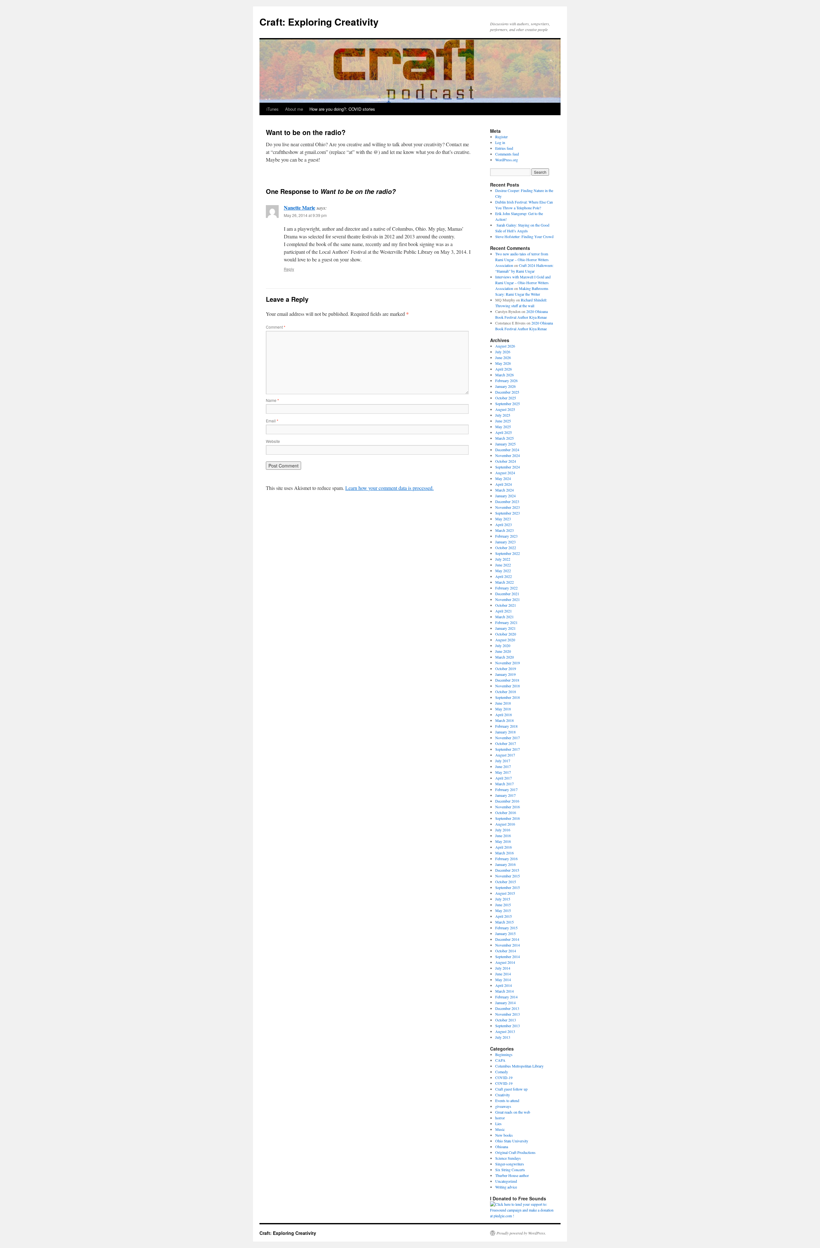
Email (272, 420)
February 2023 (506, 536)
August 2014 (505, 962)
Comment (275, 327)
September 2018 (507, 697)
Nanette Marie (299, 207)
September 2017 (507, 749)
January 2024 (505, 495)
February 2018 (506, 726)
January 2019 (505, 674)
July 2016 (502, 829)
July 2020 (502, 645)
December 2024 (507, 449)
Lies (498, 1123)
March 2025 (504, 438)
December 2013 (507, 1008)
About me (294, 109)
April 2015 (503, 916)
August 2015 (505, 893)
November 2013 (507, 1014)
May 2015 (503, 910)
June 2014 (503, 973)
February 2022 (506, 587)
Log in (500, 142)
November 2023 (507, 507)
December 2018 (507, 680)
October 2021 (505, 605)
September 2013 (507, 1025)
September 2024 (507, 466)
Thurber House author (512, 1175)
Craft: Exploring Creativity (319, 21)
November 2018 (507, 685)
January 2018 (505, 731)
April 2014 (503, 985)
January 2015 (505, 933)
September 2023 (507, 513)
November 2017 (507, 737)
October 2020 (505, 633)
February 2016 (506, 858)
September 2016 (507, 818)
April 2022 (503, 576)
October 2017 (505, 743)
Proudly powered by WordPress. (521, 1233)
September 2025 (507, 403)
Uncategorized (506, 1181)
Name (272, 400)
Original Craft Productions (515, 1152)
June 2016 (503, 835)
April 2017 (503, 777)
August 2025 (505, 409)
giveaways (503, 1106)
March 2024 (504, 489)
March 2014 (504, 991)
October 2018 (505, 691)
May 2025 (503, 426)
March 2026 (504, 374)
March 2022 (504, 582)
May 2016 (503, 841)
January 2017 (505, 795)
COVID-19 (503, 1077)
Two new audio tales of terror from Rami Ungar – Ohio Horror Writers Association (522, 259)
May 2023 (503, 518)
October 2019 (505, 668)
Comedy (501, 1071)
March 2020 (504, 657)
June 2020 (503, 651)
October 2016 (505, 812)
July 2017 (502, 760)
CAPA (500, 1060)
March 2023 (504, 530)
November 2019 (507, 662)
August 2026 (505, 345)
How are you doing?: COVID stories (342, 109)
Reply (289, 269)
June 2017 (503, 766)
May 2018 (503, 708)
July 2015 (502, 898)
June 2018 (503, 703)
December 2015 (507, 870)
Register (501, 136)
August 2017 (505, 754)
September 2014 (507, 956)
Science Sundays (508, 1158)
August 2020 (505, 639)
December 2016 (507, 801)
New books (504, 1135)
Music (500, 1129)
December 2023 (507, 501)
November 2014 (507, 945)
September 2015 (507, 887)
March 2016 (504, 852)
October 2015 (505, 881)
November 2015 (507, 875)
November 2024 (507, 455)
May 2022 (503, 570)
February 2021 (506, 622)
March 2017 (504, 783)
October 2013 (505, 1019)
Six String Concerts (510, 1169)
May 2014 (503, 979)
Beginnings (503, 1054)
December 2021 (507, 593)
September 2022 (507, 553)
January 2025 (505, 443)
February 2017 (506, 789)
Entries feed (504, 148)
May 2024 (503, 478)
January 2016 (505, 864)
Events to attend (507, 1100)
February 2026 (506, 380)
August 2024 (505, 472)
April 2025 (503, 432)
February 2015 (506, 927)
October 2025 (505, 397)
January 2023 (505, 541)
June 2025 (503, 420)
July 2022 (502, 559)
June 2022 (503, 564)
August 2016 (505, 824)
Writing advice (506, 1186)
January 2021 (505, 628)
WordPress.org (506, 159)
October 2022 (505, 547)
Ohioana (501, 1146)
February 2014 (506, 996)
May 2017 (503, 772)
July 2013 (502, 1037)
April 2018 (503, 714)
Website (273, 441)
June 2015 (503, 904)
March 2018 (504, 720)
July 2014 (502, 968)
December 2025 (507, 392)
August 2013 (505, 1031)
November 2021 (507, 599)
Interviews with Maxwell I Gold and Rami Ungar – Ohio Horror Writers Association (523, 282)
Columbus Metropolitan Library (519, 1065)
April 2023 (503, 524)
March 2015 (504, 921)
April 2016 (503, 847)
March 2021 (504, 616)
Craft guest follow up (511, 1089)
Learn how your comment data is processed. (389, 487)
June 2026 (503, 357)
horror (500, 1117)
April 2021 (503, 610)
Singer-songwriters (509, 1163)
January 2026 (505, 386)
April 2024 (503, 484)
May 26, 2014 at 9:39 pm (305, 215)
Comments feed (507, 153)
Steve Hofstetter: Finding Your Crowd (524, 236)
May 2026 (503, 363)
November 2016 (507, 806)
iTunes (272, 109)
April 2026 (503, 369)
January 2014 (505, 1002)
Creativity (502, 1094)
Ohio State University (511, 1140)
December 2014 (507, 939)
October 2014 (505, 950)
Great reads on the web (512, 1112)
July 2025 (502, 415)
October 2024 (505, 461)
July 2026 (502, 351)
